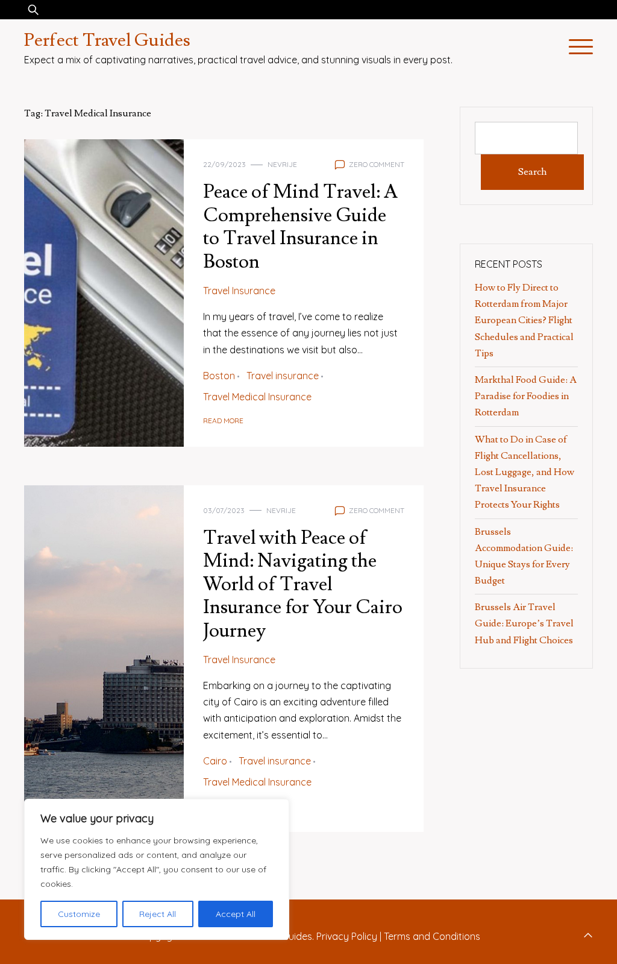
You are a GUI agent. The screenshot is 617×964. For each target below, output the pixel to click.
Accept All (235, 914)
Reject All (157, 914)
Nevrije (282, 164)
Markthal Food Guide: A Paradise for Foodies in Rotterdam (526, 396)
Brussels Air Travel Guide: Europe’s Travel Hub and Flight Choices (524, 623)
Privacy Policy (346, 936)
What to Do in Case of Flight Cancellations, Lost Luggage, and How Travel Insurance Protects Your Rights (524, 472)
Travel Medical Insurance (257, 397)
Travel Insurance (239, 291)
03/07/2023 (224, 510)
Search (532, 172)
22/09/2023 (224, 164)
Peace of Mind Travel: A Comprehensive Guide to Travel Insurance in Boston (300, 226)
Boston (219, 376)
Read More (223, 420)
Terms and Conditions (432, 936)
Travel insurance (282, 376)
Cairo (215, 761)
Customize (79, 914)
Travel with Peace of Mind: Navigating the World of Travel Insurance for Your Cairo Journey (302, 584)
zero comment (376, 164)
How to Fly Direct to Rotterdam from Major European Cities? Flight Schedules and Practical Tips (524, 320)
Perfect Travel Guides (107, 40)
